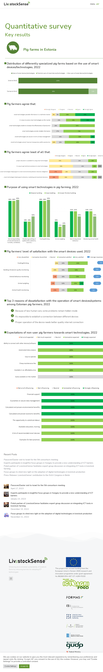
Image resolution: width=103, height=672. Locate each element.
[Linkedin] (11, 579)
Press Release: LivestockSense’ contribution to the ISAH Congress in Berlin (37, 475)
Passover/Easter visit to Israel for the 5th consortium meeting (31, 459)
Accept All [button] (24, 666)
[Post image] (6, 486)
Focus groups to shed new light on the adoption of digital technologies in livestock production (44, 472)
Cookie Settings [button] (10, 666)
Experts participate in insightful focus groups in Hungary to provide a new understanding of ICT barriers (48, 463)
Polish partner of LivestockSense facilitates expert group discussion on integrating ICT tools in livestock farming (49, 467)
